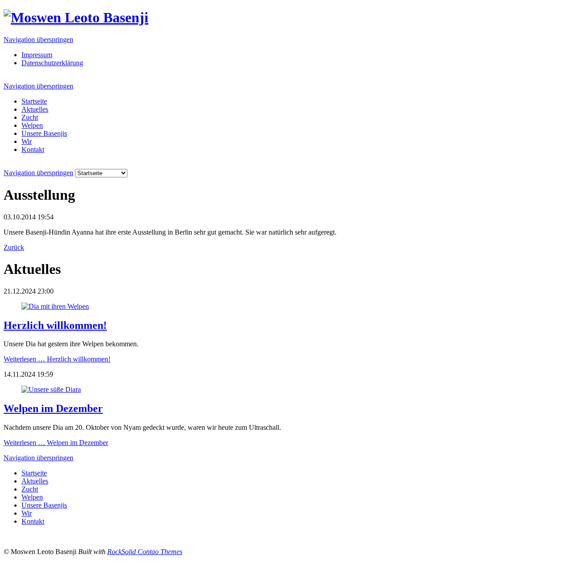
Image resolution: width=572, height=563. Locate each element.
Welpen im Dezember (53, 408)
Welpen (32, 125)
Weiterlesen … (57, 359)
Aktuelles (34, 109)
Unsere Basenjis (44, 133)
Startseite (34, 101)
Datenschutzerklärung (52, 63)
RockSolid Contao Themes (144, 551)
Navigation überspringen (38, 39)
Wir (26, 141)
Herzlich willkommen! (55, 325)
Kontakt (32, 149)
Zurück (14, 247)
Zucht (29, 117)
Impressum (36, 55)
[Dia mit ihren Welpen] (55, 306)
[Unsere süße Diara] (51, 389)
